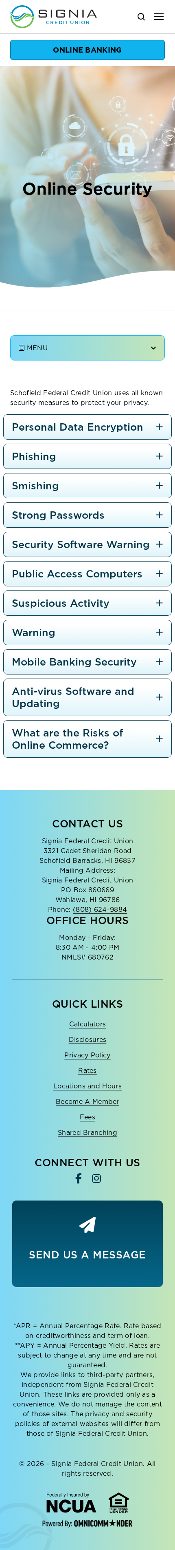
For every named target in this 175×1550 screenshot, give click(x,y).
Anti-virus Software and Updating (73, 697)
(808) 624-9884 (100, 909)
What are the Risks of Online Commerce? (67, 738)
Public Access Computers (77, 573)
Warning (33, 632)
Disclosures (88, 1039)
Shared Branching (87, 1132)
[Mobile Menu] (159, 17)
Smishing (35, 485)
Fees (87, 1116)
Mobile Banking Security (74, 661)
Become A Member (87, 1101)
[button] (87, 50)
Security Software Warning (81, 544)
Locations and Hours (87, 1085)
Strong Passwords (58, 515)
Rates (87, 1070)
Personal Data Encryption (77, 427)
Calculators (87, 1023)
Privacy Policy (87, 1054)
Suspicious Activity (60, 603)
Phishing (34, 456)
